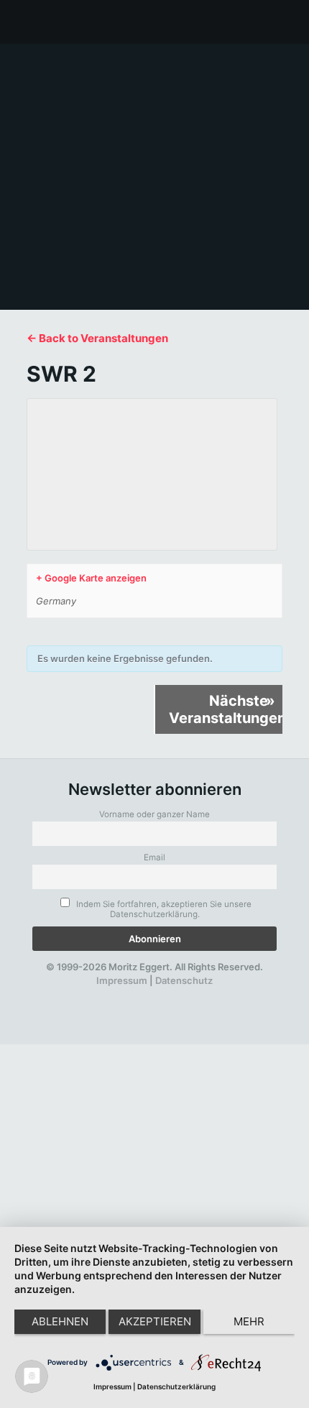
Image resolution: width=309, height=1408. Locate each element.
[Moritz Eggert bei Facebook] (75, 994)
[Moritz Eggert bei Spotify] (223, 994)
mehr (249, 1321)
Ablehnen (60, 1321)
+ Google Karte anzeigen (91, 578)
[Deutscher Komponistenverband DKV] (198, 994)
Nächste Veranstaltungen (225, 709)
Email (154, 857)
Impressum (121, 980)
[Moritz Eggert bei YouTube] (124, 994)
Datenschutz (184, 980)
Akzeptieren (155, 1321)
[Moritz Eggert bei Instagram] (149, 994)
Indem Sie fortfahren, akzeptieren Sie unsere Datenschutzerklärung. (163, 909)
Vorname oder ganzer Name (154, 814)
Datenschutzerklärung (176, 1386)
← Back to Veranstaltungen (97, 338)
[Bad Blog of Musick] (173, 994)
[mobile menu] (289, 21)
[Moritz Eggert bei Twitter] (99, 994)
